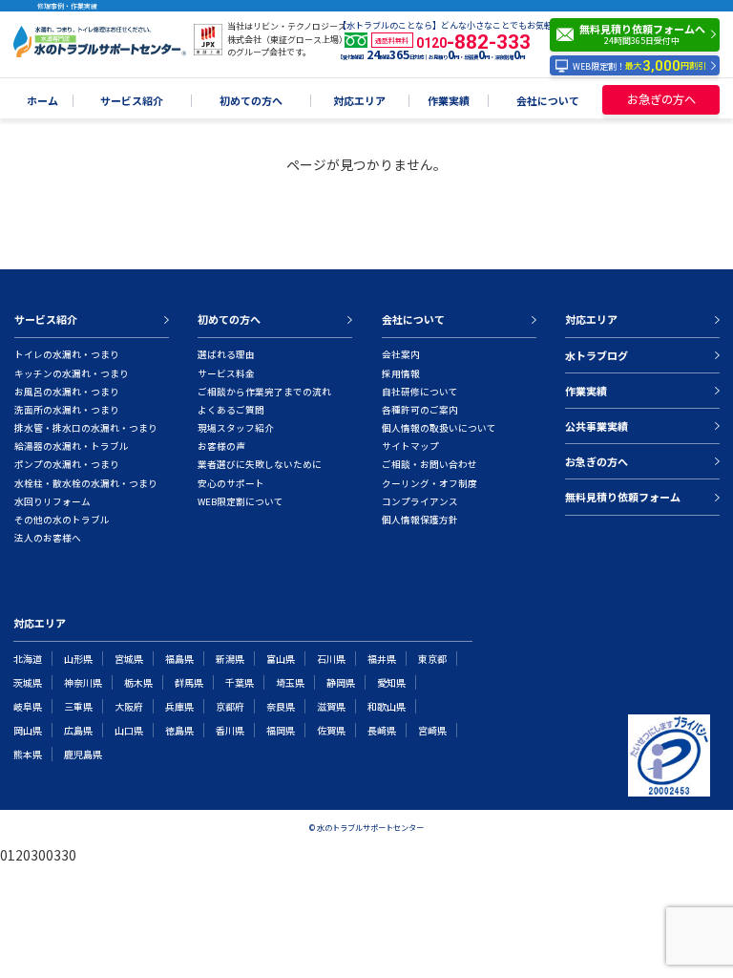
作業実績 (449, 101)
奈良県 (280, 706)
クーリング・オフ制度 (429, 483)
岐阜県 (27, 706)
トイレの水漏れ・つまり (66, 354)
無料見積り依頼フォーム (623, 496)
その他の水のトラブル (62, 519)
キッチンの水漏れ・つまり (71, 373)
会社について (547, 101)
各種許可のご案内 (420, 409)
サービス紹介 (131, 101)
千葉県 (239, 682)
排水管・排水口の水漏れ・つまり (85, 428)
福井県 (381, 658)
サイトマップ (410, 446)
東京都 (432, 658)
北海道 (27, 658)
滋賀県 (331, 706)
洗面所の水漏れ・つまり (66, 409)
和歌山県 (386, 706)
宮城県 (129, 658)
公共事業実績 (596, 426)
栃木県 (138, 682)
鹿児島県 (83, 754)
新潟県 (230, 658)
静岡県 (340, 682)
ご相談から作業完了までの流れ (264, 391)
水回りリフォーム (52, 501)
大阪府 (129, 706)
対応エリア (359, 101)
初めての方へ (251, 101)
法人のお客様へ (47, 537)
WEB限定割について (240, 501)
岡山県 (27, 730)
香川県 (230, 730)
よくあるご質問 (231, 409)
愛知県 (391, 682)
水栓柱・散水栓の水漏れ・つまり (85, 483)
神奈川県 (83, 682)
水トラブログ (596, 355)
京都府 (230, 706)
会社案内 (401, 354)
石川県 (331, 658)
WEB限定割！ (639, 65)
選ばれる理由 (226, 354)
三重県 (78, 706)
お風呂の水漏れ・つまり (66, 391)
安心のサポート (231, 483)
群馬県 (189, 682)
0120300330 (38, 854)
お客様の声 (221, 446)
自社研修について (420, 391)
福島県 (179, 658)
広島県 (78, 730)
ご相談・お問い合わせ (429, 464)
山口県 (129, 730)
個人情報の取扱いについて (439, 428)
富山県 (280, 658)
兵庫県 (179, 706)
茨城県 (27, 682)
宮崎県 (432, 730)
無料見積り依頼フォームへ (642, 34)
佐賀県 (331, 730)
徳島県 (179, 730)
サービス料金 (226, 373)
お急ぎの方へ (661, 99)
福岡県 (280, 730)
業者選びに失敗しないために (260, 464)
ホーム (42, 101)
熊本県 (27, 754)
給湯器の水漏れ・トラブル (71, 446)
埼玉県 (290, 682)
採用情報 (401, 373)
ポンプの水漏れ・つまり (66, 464)
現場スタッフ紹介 (236, 428)
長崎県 (381, 730)
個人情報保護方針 (420, 519)
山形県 (78, 658)
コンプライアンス (420, 501)
